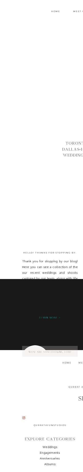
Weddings (49, 447)
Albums (50, 464)
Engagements (50, 453)
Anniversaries (50, 458)
